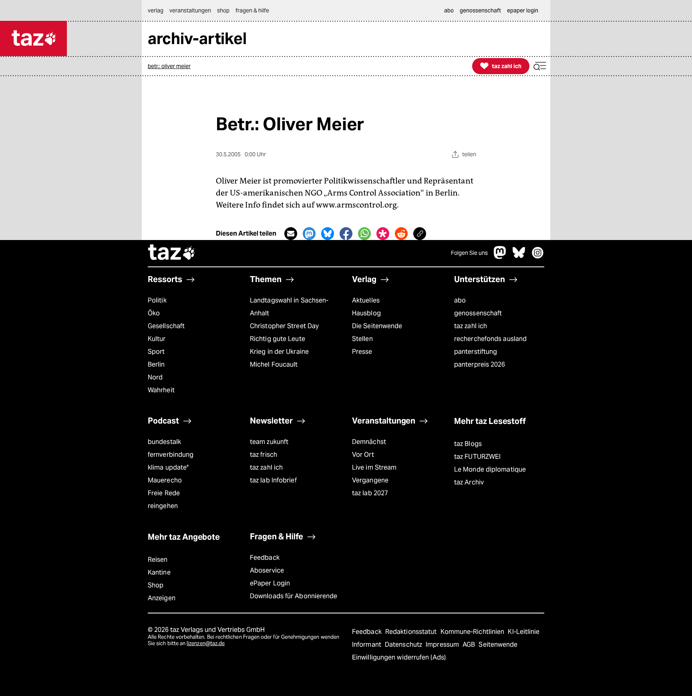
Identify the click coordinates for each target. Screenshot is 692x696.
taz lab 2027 (370, 493)
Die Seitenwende (377, 326)
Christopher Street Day (284, 326)
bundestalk (164, 442)
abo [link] (449, 10)
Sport (156, 351)
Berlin (156, 364)
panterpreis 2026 (479, 364)
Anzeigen (161, 598)
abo (460, 300)
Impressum (443, 644)
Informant (367, 644)
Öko (154, 313)
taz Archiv (469, 482)
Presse (362, 351)
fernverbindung (170, 454)
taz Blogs (468, 444)
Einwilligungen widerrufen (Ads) (399, 657)
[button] (539, 66)
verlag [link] (155, 10)
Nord (155, 377)
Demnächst (369, 442)
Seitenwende (498, 644)
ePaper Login (270, 583)
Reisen (158, 559)
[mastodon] (500, 256)
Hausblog (366, 313)
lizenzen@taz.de (206, 643)
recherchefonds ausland (490, 339)
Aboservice (267, 570)
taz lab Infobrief (273, 480)
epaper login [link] (522, 10)
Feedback (265, 557)
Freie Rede (164, 493)
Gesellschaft (166, 326)
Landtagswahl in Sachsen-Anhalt (289, 306)
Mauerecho (165, 480)
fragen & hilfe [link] (252, 10)
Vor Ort (363, 454)
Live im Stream (374, 467)
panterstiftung (475, 351)
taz (172, 253)
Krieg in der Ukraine (279, 351)
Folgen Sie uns (469, 252)
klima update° (168, 467)
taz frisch (263, 454)
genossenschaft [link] (480, 10)
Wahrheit (161, 390)
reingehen (163, 506)
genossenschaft (478, 313)
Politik (157, 300)
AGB (470, 644)
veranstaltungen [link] (190, 10)
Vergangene (370, 480)
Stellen (362, 339)
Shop (155, 585)
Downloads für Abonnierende (294, 596)
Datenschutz (404, 644)
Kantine (159, 572)
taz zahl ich (470, 326)
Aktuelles (366, 300)
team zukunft (269, 442)
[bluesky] (519, 256)
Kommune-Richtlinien (473, 631)
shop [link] (223, 10)
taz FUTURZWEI (477, 456)
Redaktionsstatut (412, 631)
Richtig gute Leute (277, 339)
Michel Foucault (274, 364)
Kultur (157, 339)
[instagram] (537, 256)
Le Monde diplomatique (490, 469)
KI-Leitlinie (523, 631)
